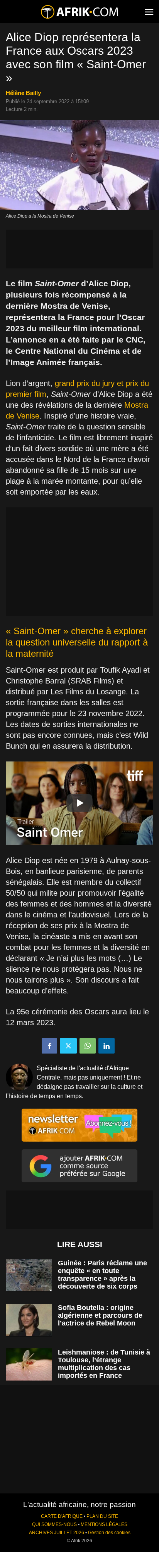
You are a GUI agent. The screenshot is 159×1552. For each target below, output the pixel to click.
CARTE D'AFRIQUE (62, 1516)
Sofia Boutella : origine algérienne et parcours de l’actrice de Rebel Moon (100, 1315)
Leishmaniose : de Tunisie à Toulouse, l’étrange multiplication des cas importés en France (104, 1363)
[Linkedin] (106, 1046)
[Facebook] (49, 1046)
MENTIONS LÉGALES (104, 1524)
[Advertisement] (79, 249)
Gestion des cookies (109, 1532)
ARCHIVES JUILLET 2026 (56, 1532)
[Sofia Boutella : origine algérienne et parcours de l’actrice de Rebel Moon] (29, 1320)
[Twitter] (68, 1046)
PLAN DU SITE (102, 1516)
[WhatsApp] (88, 1046)
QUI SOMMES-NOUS (54, 1524)
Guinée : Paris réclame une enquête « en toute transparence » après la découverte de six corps (102, 1274)
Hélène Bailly (23, 93)
